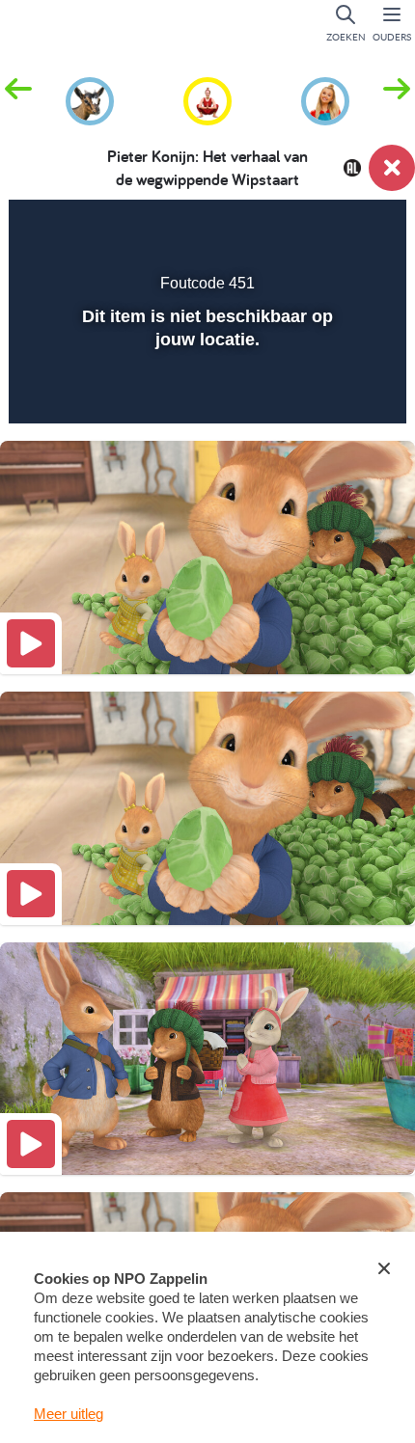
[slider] (205, 396)
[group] (90, 98)
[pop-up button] (294, 227)
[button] (396, 99)
